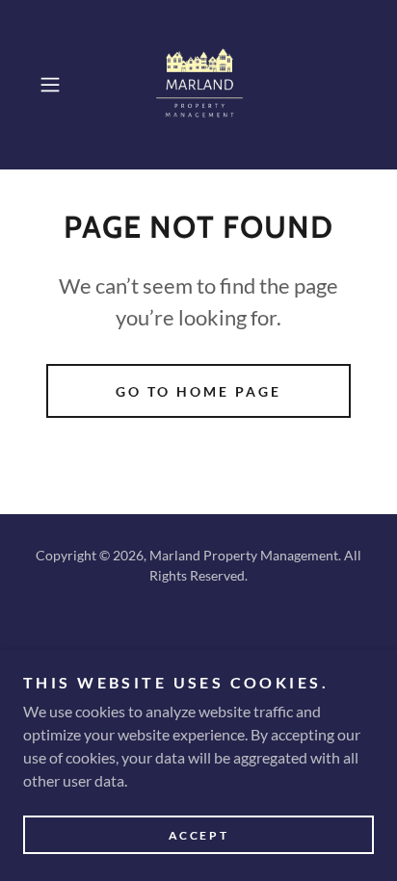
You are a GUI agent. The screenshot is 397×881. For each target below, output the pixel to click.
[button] (56, 84)
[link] (198, 84)
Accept (198, 835)
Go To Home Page (198, 391)
